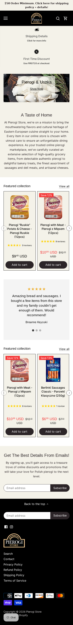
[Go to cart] (65, 18)
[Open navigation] (6, 18)
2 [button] (38, 98)
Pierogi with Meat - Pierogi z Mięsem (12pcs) (53, 229)
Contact (9, 559)
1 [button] (34, 98)
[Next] (69, 228)
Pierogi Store (33, 611)
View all (64, 186)
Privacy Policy (13, 564)
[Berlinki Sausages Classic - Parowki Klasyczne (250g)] (53, 370)
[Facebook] (5, 527)
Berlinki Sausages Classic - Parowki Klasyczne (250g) (53, 391)
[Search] (58, 18)
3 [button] (40, 330)
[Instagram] (11, 527)
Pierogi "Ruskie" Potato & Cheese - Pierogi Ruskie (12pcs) (19, 230)
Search (8, 553)
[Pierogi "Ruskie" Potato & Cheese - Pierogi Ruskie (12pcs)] (19, 207)
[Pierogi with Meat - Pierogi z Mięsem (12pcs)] (53, 207)
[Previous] (4, 228)
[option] (36, 88)
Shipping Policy (14, 575)
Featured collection (17, 186)
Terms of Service (15, 580)
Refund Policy (13, 570)
